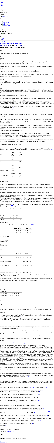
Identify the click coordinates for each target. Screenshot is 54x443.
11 (13, 107)
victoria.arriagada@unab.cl (10, 431)
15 (12, 109)
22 (25, 343)
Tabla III (32, 224)
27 (28, 376)
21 (13, 342)
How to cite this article (6, 22)
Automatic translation (5, 24)
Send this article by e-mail (6, 25)
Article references (5, 21)
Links (46, 387)
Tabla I (51, 149)
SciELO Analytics (5, 16)
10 (9, 112)
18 (20, 316)
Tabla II (12, 205)
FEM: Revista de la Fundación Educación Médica (11, 43)
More (3, 38)
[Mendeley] (2, 38)
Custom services (5, 10)
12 (11, 109)
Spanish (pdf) (4, 20)
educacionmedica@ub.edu (3, 442)
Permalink (4, 41)
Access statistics (5, 29)
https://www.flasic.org (33, 387)
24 (4, 355)
